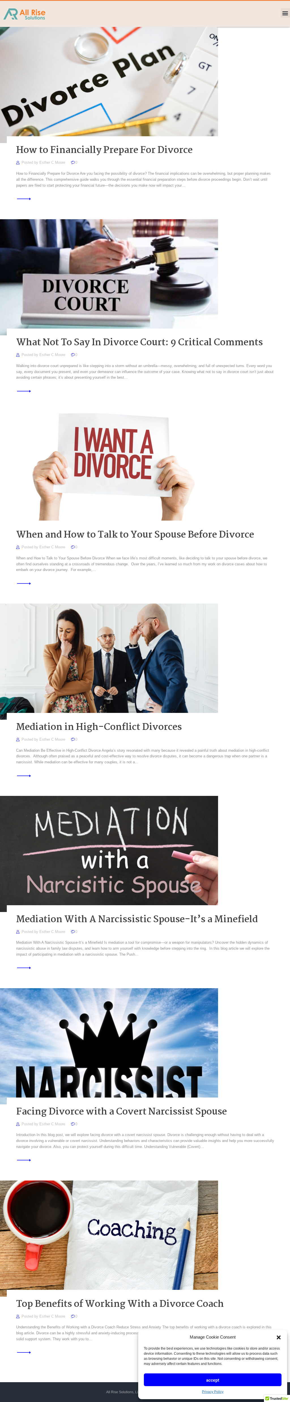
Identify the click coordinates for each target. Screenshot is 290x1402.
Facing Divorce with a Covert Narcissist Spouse (121, 1112)
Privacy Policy (212, 1392)
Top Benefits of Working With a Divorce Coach (120, 1305)
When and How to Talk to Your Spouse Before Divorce (135, 535)
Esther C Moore (52, 162)
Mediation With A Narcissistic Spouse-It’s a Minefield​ (137, 920)
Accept (212, 1380)
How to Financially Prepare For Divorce (104, 151)
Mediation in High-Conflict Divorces (99, 728)
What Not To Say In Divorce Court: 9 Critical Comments (139, 343)
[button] (279, 1337)
